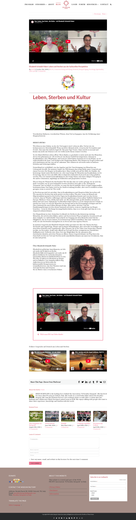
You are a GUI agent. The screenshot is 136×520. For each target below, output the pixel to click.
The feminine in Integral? (35, 424)
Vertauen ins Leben (98, 424)
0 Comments (41, 71)
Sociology (92, 69)
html (93, 493)
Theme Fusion (90, 514)
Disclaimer (54, 490)
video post (32, 71)
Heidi (33, 69)
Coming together (83, 423)
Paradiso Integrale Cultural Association (57, 514)
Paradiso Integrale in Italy (22, 495)
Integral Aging (83, 69)
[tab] (68, 335)
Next (104, 14)
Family (63, 423)
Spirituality (99, 69)
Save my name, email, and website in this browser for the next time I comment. (59, 459)
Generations (50, 423)
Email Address (94, 481)
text (93, 495)
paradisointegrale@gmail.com (25, 493)
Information (54, 494)
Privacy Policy (55, 487)
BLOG (51, 69)
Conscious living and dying (63, 69)
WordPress (84, 514)
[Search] (108, 4)
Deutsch (75, 69)
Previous (97, 14)
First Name (93, 486)
